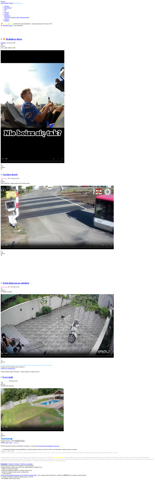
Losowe (6, 19)
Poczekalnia (7, 8)
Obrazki (6, 12)
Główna (6, 6)
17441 (10, 442)
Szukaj (6, 3)
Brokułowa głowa (8, 25)
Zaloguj (11, 3)
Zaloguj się (4, 368)
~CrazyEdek (4, 381)
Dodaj (2, 3)
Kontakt (11, 464)
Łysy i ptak (8, 377)
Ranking (6, 20)
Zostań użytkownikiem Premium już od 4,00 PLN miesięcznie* (19, 475)
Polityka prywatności (27, 464)
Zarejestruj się (18, 3)
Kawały (6, 14)
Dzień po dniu (15, 17)
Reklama (16, 464)
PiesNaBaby (4, 178)
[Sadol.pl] (3, 1)
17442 (6, 442)
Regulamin (4, 464)
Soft (5, 9)
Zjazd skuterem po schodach (16, 283)
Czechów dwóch (10, 174)
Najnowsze (7, 17)
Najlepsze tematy (24, 17)
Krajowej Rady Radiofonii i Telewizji (48, 446)
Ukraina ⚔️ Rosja (8, 24)
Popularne (7, 16)
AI (5, 11)
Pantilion (3, 43)
